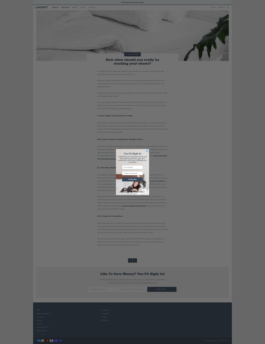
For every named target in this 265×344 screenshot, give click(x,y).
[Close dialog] (147, 151)
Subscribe (132, 179)
